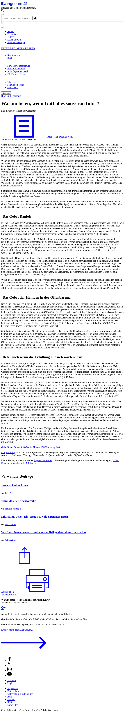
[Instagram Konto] (9, 670)
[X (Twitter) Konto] (9, 665)
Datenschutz (13, 691)
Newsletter (12, 705)
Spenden (6, 93)
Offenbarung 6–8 (51, 447)
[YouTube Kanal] (9, 675)
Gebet (4, 447)
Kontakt (11, 699)
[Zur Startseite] (18, 5)
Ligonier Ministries (43, 460)
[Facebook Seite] (9, 660)
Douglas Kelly (8, 452)
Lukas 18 (38, 447)
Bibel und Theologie (11, 96)
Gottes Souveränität (16, 447)
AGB (10, 696)
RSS (9, 702)
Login (10, 683)
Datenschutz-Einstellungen (20, 694)
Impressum (12, 688)
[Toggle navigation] (2, 14)
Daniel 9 (30, 447)
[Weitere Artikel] (24, 136)
